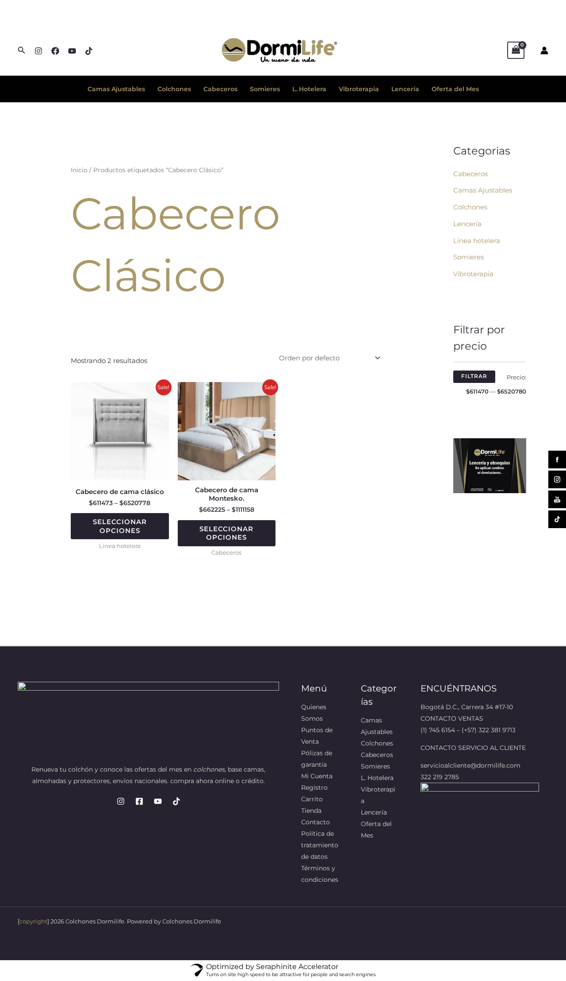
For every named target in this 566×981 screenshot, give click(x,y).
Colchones (174, 89)
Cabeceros (220, 89)
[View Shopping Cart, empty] (516, 50)
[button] (22, 50)
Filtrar (474, 376)
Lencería (405, 89)
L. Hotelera (309, 89)
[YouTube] (72, 51)
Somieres (265, 89)
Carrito (312, 799)
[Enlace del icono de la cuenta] (544, 50)
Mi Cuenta (317, 776)
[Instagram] (38, 51)
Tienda (311, 811)
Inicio (79, 170)
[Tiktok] (89, 51)
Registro (314, 788)
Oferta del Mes (455, 89)
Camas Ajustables (116, 89)
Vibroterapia (359, 89)
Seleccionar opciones (120, 526)
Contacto (315, 822)
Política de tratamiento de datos (319, 845)
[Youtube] (158, 801)
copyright (33, 921)
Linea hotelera (476, 240)
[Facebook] (55, 51)
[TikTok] (176, 801)
